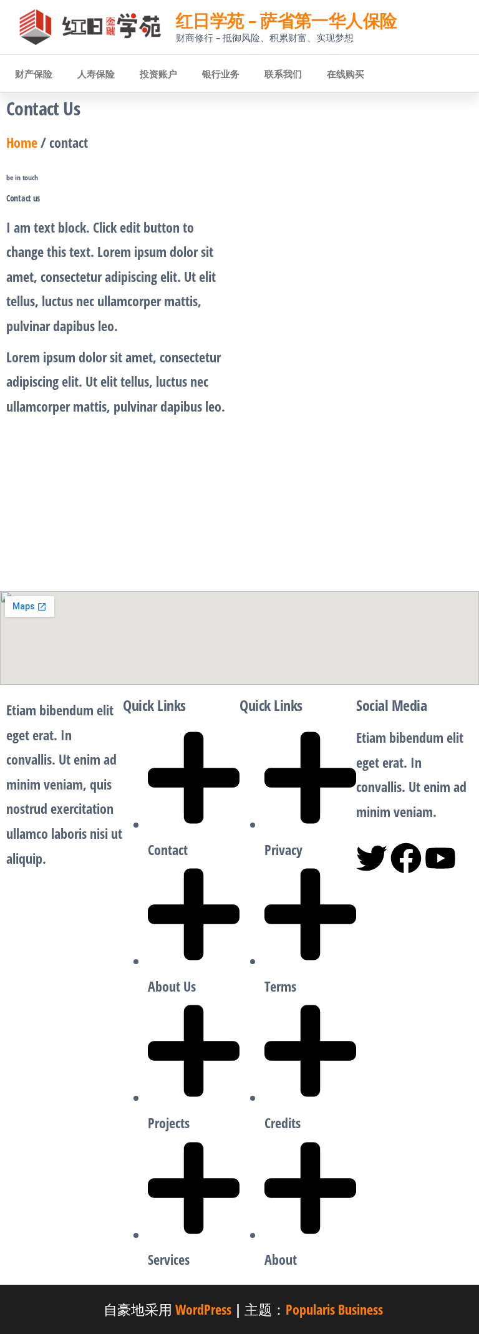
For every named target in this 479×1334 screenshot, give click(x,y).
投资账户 (158, 73)
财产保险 (33, 73)
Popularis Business (334, 1309)
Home (21, 142)
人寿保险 (96, 73)
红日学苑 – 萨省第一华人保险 (286, 20)
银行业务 (221, 73)
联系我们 (283, 73)
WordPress (203, 1309)
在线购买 (345, 73)
